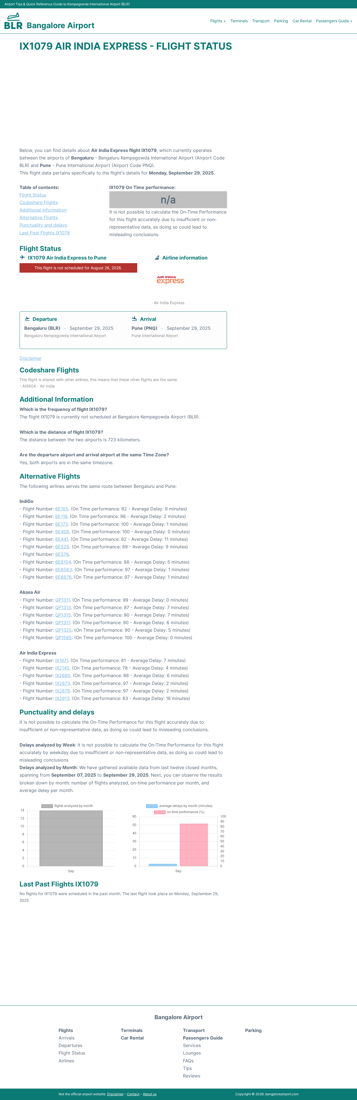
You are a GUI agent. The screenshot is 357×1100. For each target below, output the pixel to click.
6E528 (62, 546)
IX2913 (62, 698)
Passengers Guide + (334, 20)
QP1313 (63, 607)
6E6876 (63, 577)
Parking (281, 20)
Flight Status (33, 195)
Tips (187, 1068)
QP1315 (63, 615)
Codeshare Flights (39, 202)
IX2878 (62, 691)
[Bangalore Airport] (13, 21)
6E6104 (63, 562)
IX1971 (61, 660)
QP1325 (63, 630)
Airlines (66, 1060)
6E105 (61, 509)
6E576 (62, 554)
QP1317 (62, 622)
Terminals (239, 20)
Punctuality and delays (43, 225)
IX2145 (62, 668)
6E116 (61, 516)
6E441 (61, 539)
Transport (261, 20)
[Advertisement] (178, 102)
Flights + (218, 20)
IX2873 (62, 683)
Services (192, 1045)
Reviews (191, 1076)
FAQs (188, 1060)
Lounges (192, 1053)
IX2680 (62, 675)
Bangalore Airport (61, 25)
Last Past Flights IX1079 (45, 233)
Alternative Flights (39, 217)
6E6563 (63, 569)
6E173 (61, 524)
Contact (133, 1094)
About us (149, 1094)
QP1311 (62, 600)
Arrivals (66, 1038)
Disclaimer (115, 1094)
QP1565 (63, 637)
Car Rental (302, 20)
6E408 (62, 531)
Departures (70, 1045)
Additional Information (43, 210)
